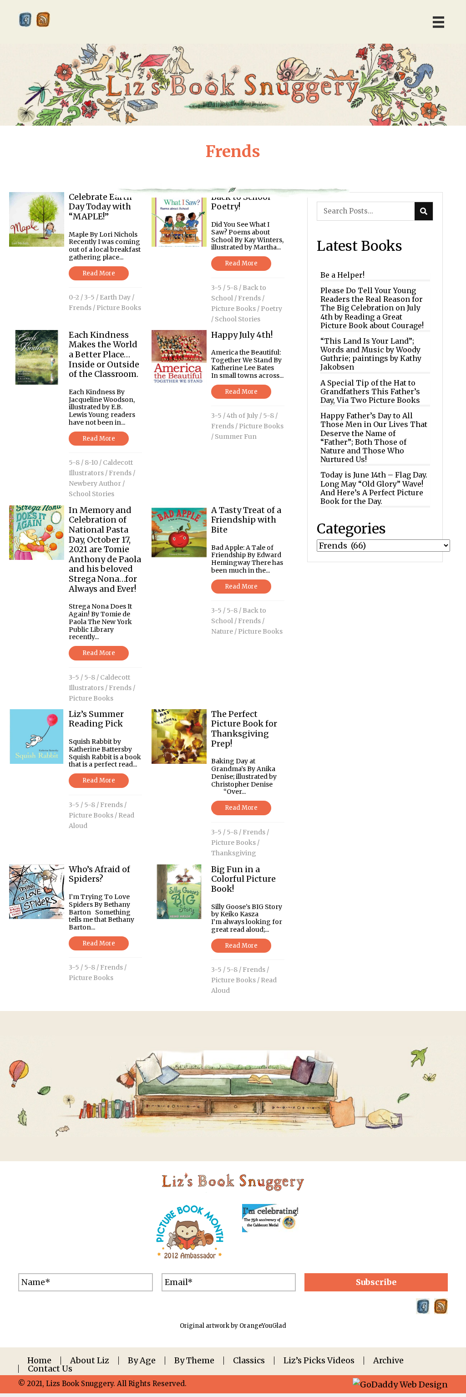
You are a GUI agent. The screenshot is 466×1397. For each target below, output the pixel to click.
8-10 (91, 462)
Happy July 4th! (242, 335)
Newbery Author (95, 483)
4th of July (242, 415)
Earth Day (115, 297)
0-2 (74, 297)
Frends (80, 308)
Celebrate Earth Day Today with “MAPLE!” (100, 207)
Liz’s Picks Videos (319, 1360)
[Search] (424, 211)
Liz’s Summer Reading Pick (96, 719)
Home (39, 1360)
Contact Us (50, 1369)
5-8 (232, 288)
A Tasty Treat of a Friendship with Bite (246, 520)
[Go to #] (43, 19)
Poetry (271, 309)
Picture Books (118, 308)
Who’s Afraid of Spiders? (99, 874)
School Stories (237, 319)
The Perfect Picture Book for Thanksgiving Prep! (244, 729)
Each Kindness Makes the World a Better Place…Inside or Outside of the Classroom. (104, 354)
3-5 (89, 297)
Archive (388, 1360)
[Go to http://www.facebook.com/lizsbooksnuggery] (25, 19)
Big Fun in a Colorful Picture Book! (243, 879)
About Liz (89, 1360)
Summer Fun (236, 436)
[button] (376, 1282)
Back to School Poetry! (240, 202)
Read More (98, 273)
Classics (249, 1360)
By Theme (194, 1360)
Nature (222, 631)
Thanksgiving (233, 853)
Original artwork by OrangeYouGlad (233, 1326)
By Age (142, 1360)
